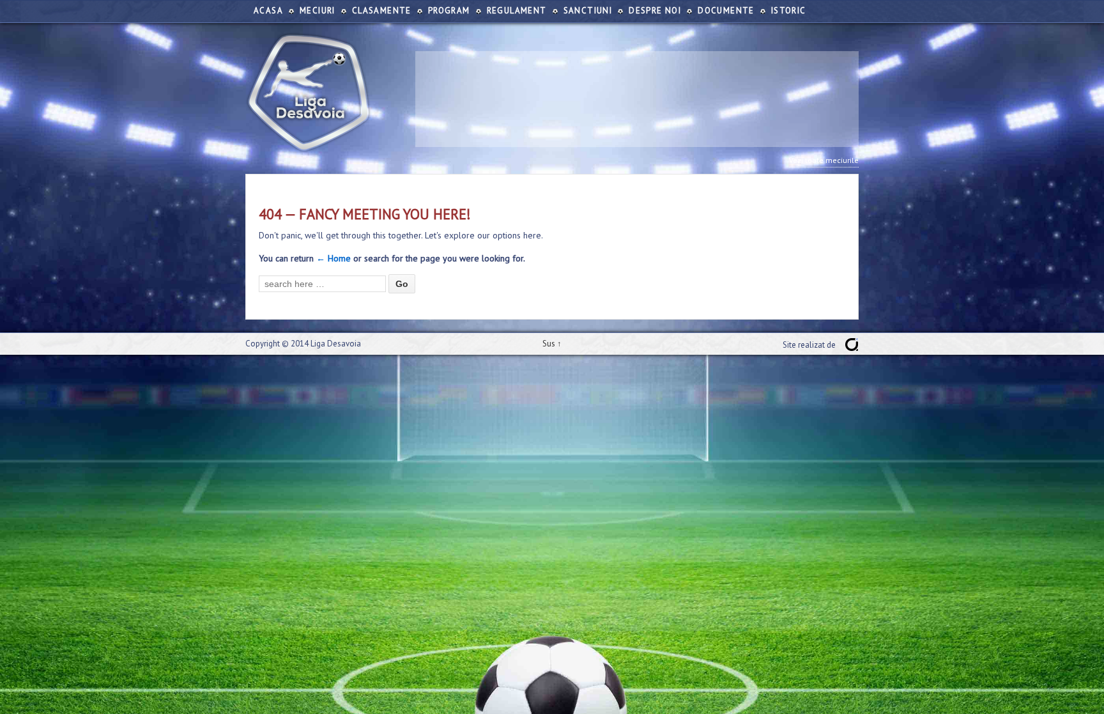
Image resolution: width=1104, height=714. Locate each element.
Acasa (268, 10)
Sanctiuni (588, 10)
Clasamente (381, 10)
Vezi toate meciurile (824, 160)
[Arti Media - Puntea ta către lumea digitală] (852, 345)
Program (449, 10)
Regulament (517, 10)
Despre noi (655, 10)
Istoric (788, 10)
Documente (726, 10)
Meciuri (317, 10)
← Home (333, 258)
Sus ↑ (552, 343)
